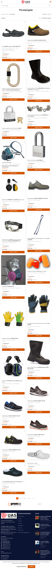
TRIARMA (29, 119)
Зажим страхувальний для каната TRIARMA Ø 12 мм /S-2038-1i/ (37, 115)
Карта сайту (20, 530)
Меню (4, 18)
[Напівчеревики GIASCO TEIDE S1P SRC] (38, 424)
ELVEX (28, 243)
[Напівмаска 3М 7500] (13, 151)
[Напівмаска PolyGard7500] (13, 270)
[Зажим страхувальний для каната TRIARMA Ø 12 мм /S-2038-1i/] (38, 109)
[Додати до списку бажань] (24, 22)
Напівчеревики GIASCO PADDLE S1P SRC (36, 401)
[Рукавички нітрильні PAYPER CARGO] (13, 319)
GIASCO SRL (29, 43)
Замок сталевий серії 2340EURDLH (35, 160)
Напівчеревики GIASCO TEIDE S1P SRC (35, 434)
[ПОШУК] (49, 5)
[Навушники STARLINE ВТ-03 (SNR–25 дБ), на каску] (13, 187)
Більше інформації (21, 566)
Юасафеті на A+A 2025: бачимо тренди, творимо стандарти (45, 518)
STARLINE (4, 203)
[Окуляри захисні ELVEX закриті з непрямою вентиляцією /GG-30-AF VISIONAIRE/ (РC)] (13, 226)
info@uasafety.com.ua (6, 553)
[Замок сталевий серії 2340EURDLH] (38, 144)
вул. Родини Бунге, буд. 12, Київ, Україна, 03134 (8, 527)
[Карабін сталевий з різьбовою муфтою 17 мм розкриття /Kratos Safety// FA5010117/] (13, 75)
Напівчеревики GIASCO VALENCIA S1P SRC (36, 40)
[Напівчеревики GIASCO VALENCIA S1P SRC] (38, 30)
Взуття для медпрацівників (7, 49)
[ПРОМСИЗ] (14, 504)
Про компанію (21, 516)
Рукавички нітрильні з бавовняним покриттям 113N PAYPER (38, 323)
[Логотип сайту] (26, 2)
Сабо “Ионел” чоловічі (32, 463)
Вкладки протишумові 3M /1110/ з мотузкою (36, 271)
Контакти (20, 528)
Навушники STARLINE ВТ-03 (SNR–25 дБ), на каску (13, 199)
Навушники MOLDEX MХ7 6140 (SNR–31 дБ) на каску (12, 381)
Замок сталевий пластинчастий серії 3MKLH (11, 128)
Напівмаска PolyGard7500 (8, 286)
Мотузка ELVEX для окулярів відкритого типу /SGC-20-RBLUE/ (38, 239)
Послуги (20, 521)
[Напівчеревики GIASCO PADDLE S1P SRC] (38, 390)
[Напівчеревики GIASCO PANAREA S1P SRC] (13, 439)
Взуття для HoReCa (6, 48)
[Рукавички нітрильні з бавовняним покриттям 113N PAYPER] (38, 304)
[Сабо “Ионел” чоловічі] (38, 454)
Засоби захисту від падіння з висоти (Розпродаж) (12, 91)
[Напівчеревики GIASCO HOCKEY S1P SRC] (13, 405)
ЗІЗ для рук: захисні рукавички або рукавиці (45, 524)
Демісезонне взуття (31, 42)
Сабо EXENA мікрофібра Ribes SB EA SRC (11, 46)
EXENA (3, 52)
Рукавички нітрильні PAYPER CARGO (10, 338)
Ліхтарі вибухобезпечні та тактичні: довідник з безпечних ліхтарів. (45, 533)
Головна (3, 14)
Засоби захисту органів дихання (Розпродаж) (11, 164)
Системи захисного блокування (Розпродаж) (11, 130)
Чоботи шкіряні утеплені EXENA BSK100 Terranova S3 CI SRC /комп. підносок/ (38, 88)
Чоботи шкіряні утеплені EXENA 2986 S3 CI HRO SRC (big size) (37, 367)
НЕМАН (39, 504)
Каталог (7, 14)
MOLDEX (4, 385)
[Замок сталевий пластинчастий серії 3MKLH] (13, 115)
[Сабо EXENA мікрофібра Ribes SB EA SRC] (13, 33)
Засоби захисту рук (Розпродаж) (33, 326)
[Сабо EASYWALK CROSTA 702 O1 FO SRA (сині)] (13, 472)
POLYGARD (4, 289)
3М (28, 274)
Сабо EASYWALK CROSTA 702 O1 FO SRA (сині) (12, 482)
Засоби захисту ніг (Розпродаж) (8, 50)
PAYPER (28, 328)
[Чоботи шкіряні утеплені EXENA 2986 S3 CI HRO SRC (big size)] (38, 352)
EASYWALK (4, 485)
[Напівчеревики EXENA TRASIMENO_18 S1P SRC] (38, 185)
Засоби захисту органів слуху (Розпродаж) (10, 201)
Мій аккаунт (20, 525)
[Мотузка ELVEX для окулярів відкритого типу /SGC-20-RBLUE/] (38, 225)
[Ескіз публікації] (37, 519)
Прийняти (31, 566)
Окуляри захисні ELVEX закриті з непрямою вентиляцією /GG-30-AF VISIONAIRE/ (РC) (11, 240)
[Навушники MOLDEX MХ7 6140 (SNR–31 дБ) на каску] (13, 366)
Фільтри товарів (47, 18)
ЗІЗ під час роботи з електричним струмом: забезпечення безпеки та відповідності (45, 552)
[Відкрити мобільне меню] (1, 2)
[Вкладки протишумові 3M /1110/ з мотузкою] (38, 262)
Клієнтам (20, 523)
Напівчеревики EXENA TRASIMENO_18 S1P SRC (37, 198)
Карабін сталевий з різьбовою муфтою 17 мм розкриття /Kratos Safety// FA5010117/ (12, 89)
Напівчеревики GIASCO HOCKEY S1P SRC (11, 416)
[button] (13, 99)
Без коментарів (48, 521)
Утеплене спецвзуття (45, 91)
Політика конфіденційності (24, 532)
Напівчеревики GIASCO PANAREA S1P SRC (11, 450)
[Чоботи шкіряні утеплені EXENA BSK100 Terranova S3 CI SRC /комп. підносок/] (38, 70)
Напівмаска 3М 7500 (6, 162)
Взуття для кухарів (14, 48)
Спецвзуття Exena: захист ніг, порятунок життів (44, 542)
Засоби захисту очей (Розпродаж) (34, 241)
